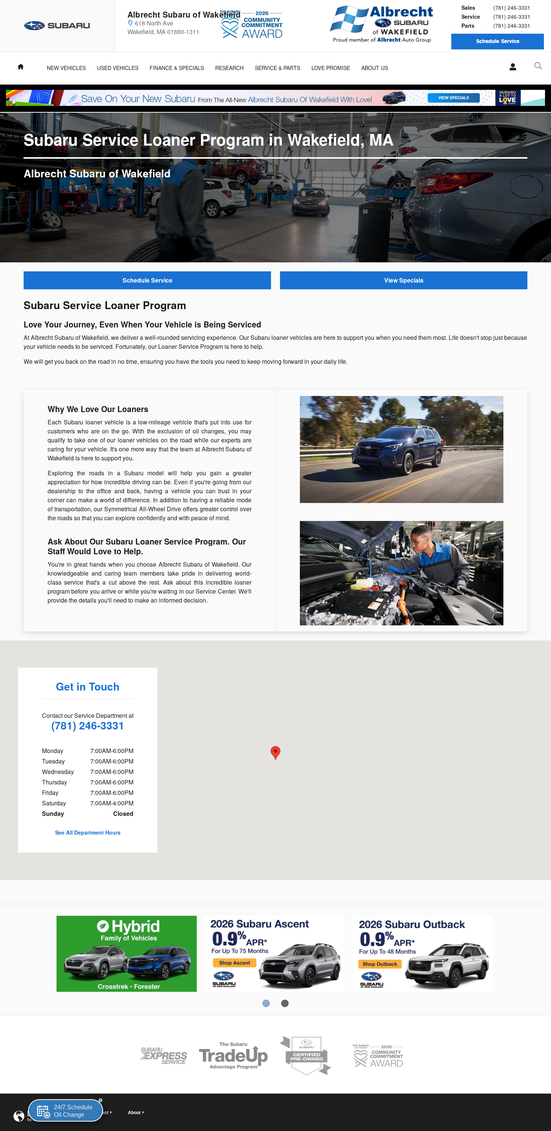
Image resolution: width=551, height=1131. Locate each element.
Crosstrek (274, 954)
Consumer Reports (422, 954)
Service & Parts (277, 67)
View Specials (404, 280)
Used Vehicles (117, 67)
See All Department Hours (88, 832)
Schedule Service (147, 280)
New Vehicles (66, 67)
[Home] (57, 26)
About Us (374, 67)
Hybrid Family (126, 954)
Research (229, 67)
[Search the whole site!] (538, 66)
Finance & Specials (177, 67)
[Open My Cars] (510, 67)
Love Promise (330, 67)
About (134, 1112)
